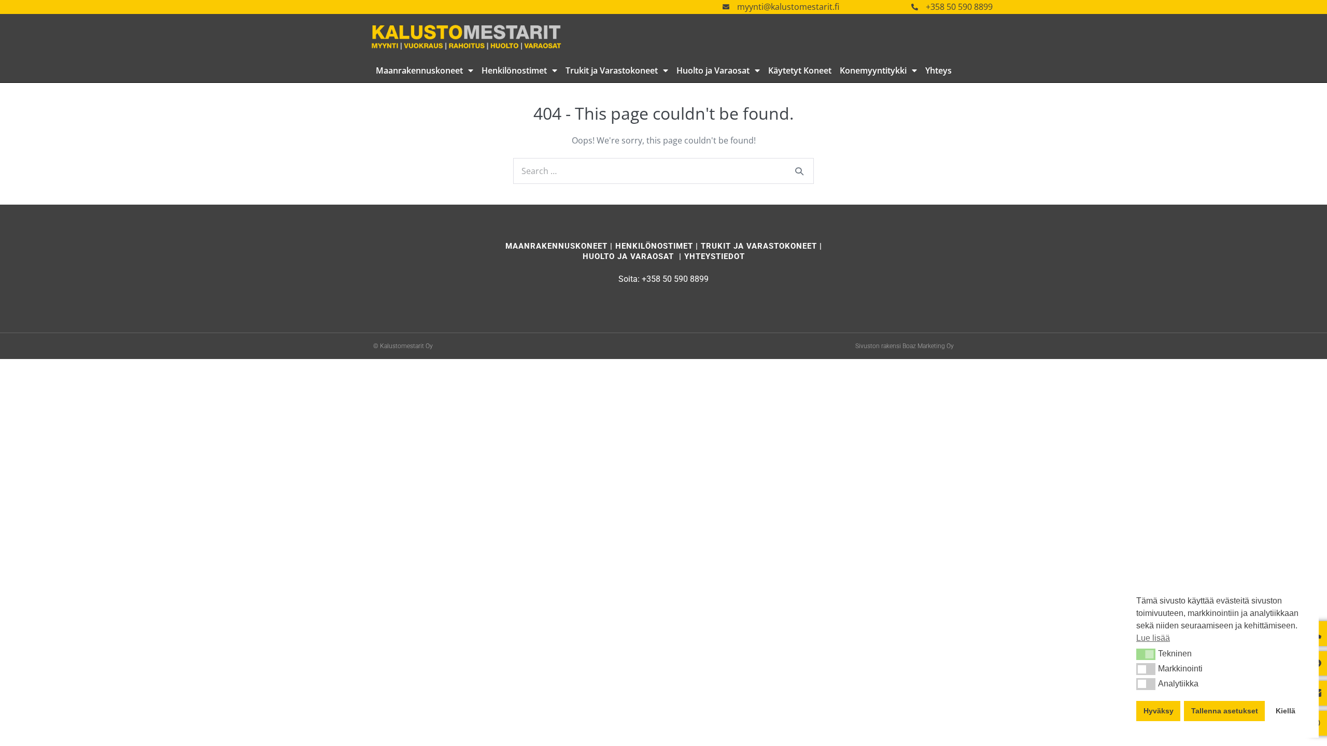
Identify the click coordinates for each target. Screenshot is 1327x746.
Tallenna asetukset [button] (1224, 711)
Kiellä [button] (1285, 711)
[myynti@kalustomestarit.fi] (726, 7)
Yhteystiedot (714, 256)
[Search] (799, 171)
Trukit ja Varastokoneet (612, 70)
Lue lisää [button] (1153, 638)
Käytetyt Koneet (799, 70)
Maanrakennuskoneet (419, 70)
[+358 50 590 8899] (914, 7)
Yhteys (938, 70)
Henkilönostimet (514, 70)
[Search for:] (663, 171)
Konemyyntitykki (873, 70)
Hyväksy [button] (1159, 711)
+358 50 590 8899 (959, 6)
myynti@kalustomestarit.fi (788, 6)
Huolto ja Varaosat (713, 70)
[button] (1145, 654)
